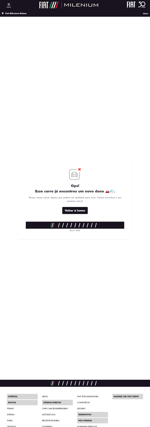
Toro (10, 420)
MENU (9, 7)
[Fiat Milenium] (68, 5)
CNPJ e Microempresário (55, 408)
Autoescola (48, 414)
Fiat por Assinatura (87, 396)
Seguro (81, 408)
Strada (10, 414)
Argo (45, 396)
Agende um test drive (126, 396)
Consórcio (83, 402)
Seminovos (84, 414)
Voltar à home (75, 210)
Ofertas (12, 396)
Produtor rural (51, 420)
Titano (10, 408)
